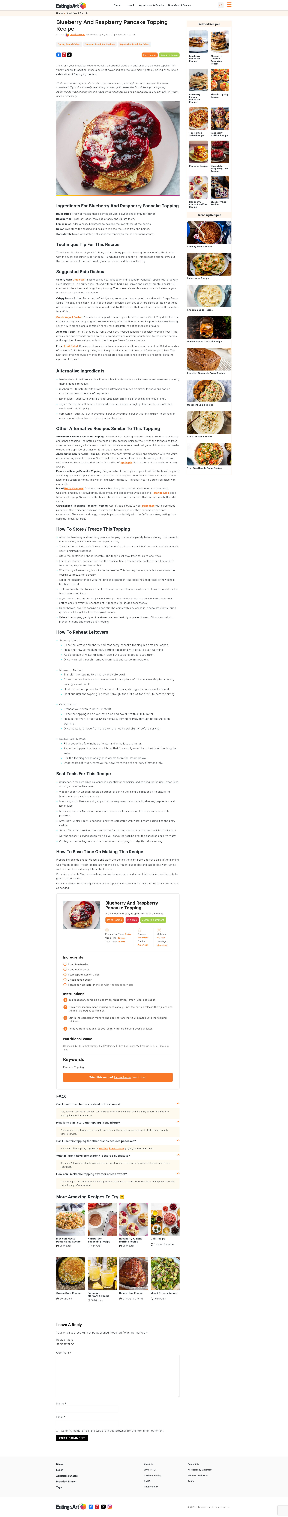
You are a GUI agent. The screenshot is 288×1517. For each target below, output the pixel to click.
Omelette (78, 279)
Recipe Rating (65, 1339)
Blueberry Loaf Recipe (219, 203)
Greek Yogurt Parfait (69, 317)
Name (61, 1403)
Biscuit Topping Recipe (220, 95)
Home (59, 13)
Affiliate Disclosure (198, 1475)
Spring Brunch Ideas (69, 44)
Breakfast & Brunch (179, 5)
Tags (59, 1487)
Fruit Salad (71, 346)
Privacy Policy (151, 1486)
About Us (148, 1464)
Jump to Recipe (169, 55)
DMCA (147, 1481)
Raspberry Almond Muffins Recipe (198, 204)
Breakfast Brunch (66, 1481)
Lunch (131, 5)
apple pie (126, 462)
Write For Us (150, 1470)
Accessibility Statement (200, 1470)
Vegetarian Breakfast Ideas (134, 44)
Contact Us (193, 1464)
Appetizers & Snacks (151, 5)
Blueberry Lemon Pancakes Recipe (195, 98)
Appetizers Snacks (67, 1475)
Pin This (132, 919)
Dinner (118, 5)
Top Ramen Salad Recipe (196, 134)
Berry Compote (74, 488)
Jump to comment (153, 919)
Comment (63, 1352)
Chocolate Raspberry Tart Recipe (219, 168)
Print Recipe (149, 55)
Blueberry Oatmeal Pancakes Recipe (216, 60)
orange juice (161, 492)
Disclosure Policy (153, 1475)
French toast (116, 1148)
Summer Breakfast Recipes (100, 44)
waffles (103, 1148)
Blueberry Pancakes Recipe (195, 58)
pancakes (148, 505)
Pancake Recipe (198, 166)
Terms (191, 1481)
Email (60, 1417)
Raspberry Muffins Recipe (219, 134)
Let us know (122, 1077)
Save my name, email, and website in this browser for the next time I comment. (112, 1430)
